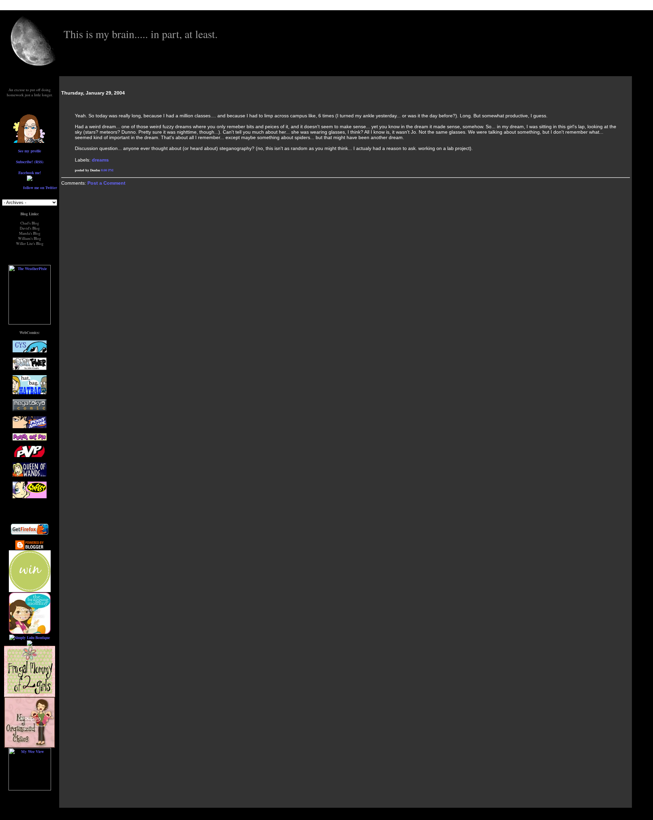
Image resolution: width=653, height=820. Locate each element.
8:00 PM (107, 170)
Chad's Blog (29, 222)
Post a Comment (106, 183)
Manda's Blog (29, 233)
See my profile (29, 151)
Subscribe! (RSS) (30, 162)
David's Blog (30, 228)
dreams (100, 160)
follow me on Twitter (40, 187)
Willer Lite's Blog (30, 243)
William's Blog (29, 238)
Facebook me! (29, 172)
